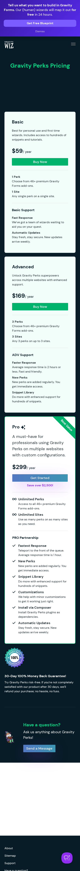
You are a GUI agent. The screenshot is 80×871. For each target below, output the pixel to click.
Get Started (40, 478)
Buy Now (40, 162)
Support (9, 863)
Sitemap (10, 856)
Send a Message (39, 748)
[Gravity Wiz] (8, 44)
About (8, 848)
